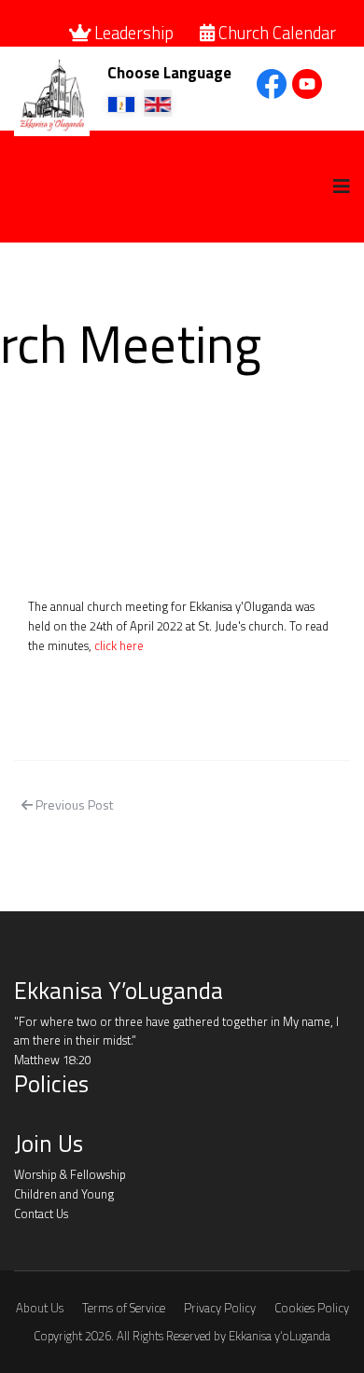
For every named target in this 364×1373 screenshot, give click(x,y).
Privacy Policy (220, 1308)
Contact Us (41, 1213)
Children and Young (64, 1194)
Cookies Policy (311, 1308)
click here (119, 645)
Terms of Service (123, 1308)
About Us (39, 1308)
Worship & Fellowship (70, 1174)
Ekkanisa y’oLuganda (279, 1335)
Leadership (134, 33)
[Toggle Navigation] (26, 1117)
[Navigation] (341, 187)
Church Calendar (275, 33)
